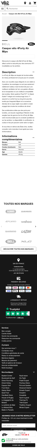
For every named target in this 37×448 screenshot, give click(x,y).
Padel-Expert (24, 380)
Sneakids (22, 395)
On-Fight (22, 378)
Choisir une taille (18, 445)
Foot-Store (5, 388)
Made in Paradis (8, 410)
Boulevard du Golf (8, 378)
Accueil (4, 14)
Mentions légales (8, 358)
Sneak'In (22, 393)
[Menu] (2, 8)
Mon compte (6, 331)
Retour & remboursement (11, 355)
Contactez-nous (18, 266)
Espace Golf (6, 385)
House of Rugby (7, 397)
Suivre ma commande (10, 336)
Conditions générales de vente (13, 353)
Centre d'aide (6, 333)
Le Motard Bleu (7, 407)
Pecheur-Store (24, 383)
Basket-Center (7, 375)
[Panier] (35, 3)
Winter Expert (24, 407)
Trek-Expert (23, 402)
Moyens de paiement (9, 360)
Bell (6, 44)
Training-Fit (23, 400)
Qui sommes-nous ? (9, 348)
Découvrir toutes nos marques (18, 249)
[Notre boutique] (25, 3)
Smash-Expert (24, 390)
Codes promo (7, 341)
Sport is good (24, 397)
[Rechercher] (7, 8)
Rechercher (13, 8)
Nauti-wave (23, 375)
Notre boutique (7, 368)
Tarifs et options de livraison (12, 363)
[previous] (1, 226)
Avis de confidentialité (10, 365)
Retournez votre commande (18, 304)
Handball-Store (7, 395)
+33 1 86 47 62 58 (18, 273)
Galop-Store (6, 390)
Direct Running (7, 380)
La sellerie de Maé (8, 405)
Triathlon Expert (25, 405)
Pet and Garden (25, 385)
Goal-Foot (5, 393)
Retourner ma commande (11, 338)
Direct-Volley (6, 383)
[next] (35, 226)
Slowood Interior (25, 388)
